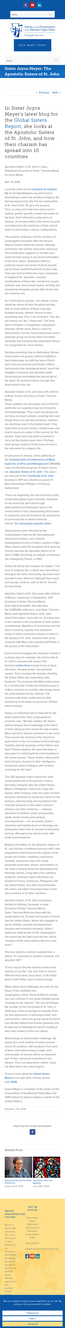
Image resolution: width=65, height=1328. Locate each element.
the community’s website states (33, 523)
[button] (7, 1172)
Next (55, 92)
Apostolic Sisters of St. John (26, 472)
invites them (23, 665)
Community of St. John (40, 475)
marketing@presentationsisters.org (42, 1248)
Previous (44, 92)
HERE (14, 1082)
